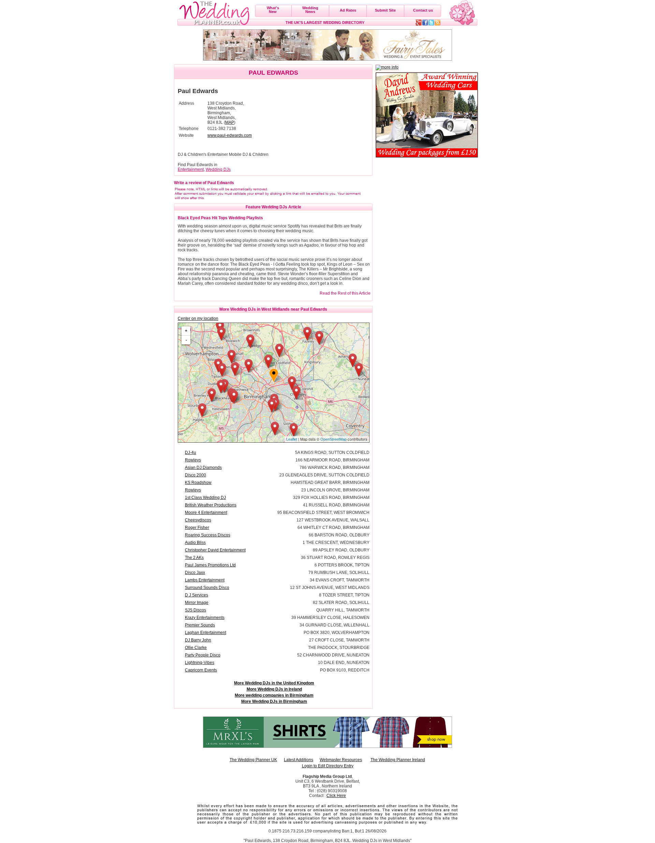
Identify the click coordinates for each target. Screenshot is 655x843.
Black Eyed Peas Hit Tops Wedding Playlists (220, 218)
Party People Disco (202, 655)
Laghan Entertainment (205, 632)
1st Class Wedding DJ (205, 497)
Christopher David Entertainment (215, 550)
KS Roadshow (198, 482)
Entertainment (191, 169)
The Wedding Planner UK (253, 759)
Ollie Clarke (196, 647)
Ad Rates (348, 10)
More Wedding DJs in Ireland (274, 689)
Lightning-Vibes (199, 662)
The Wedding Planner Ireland (397, 759)
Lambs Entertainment (204, 580)
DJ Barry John (198, 640)
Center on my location (198, 318)
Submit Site (385, 10)
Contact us (423, 10)
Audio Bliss (195, 542)
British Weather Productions (210, 505)
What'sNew (273, 10)
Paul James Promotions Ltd (210, 565)
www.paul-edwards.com (229, 135)
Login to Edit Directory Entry (327, 766)
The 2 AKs (194, 557)
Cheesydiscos (198, 520)
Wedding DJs (218, 169)
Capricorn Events (201, 670)
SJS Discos (195, 610)
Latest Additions (298, 759)
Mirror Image (196, 602)
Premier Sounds (200, 625)
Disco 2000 (195, 475)
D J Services (196, 595)
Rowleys (193, 460)
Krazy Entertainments (204, 617)
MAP (229, 122)
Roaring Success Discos (207, 535)
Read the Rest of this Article (345, 293)
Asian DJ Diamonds (203, 467)
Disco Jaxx (195, 572)
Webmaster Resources (341, 759)
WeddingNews (310, 10)
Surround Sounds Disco (207, 587)
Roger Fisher (197, 527)
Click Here (336, 795)
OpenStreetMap (333, 439)
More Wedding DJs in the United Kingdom (274, 683)
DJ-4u (190, 452)
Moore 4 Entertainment (206, 512)
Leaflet (291, 439)
